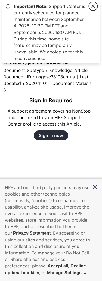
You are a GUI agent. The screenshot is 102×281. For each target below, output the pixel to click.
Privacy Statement (32, 233)
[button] (95, 187)
